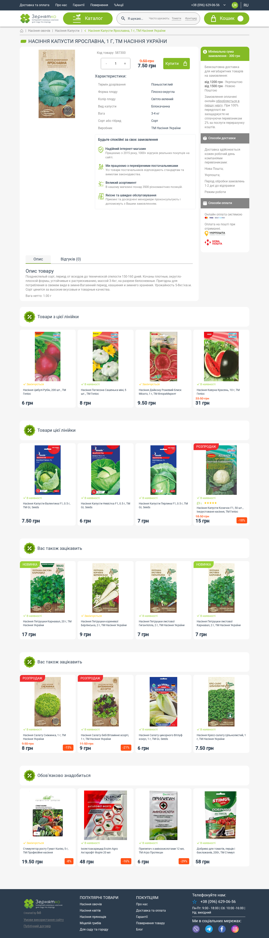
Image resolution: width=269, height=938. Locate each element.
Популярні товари (99, 897)
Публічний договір (37, 926)
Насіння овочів (39, 31)
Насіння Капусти (67, 31)
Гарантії (78, 5)
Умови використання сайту (44, 920)
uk (234, 5)
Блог (139, 929)
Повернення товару (150, 923)
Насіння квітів (90, 910)
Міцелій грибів (90, 923)
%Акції (118, 5)
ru (246, 5)
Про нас (61, 5)
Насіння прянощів (93, 917)
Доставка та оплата (34, 5)
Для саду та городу (94, 929)
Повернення (99, 5)
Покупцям (147, 897)
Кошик (227, 18)
